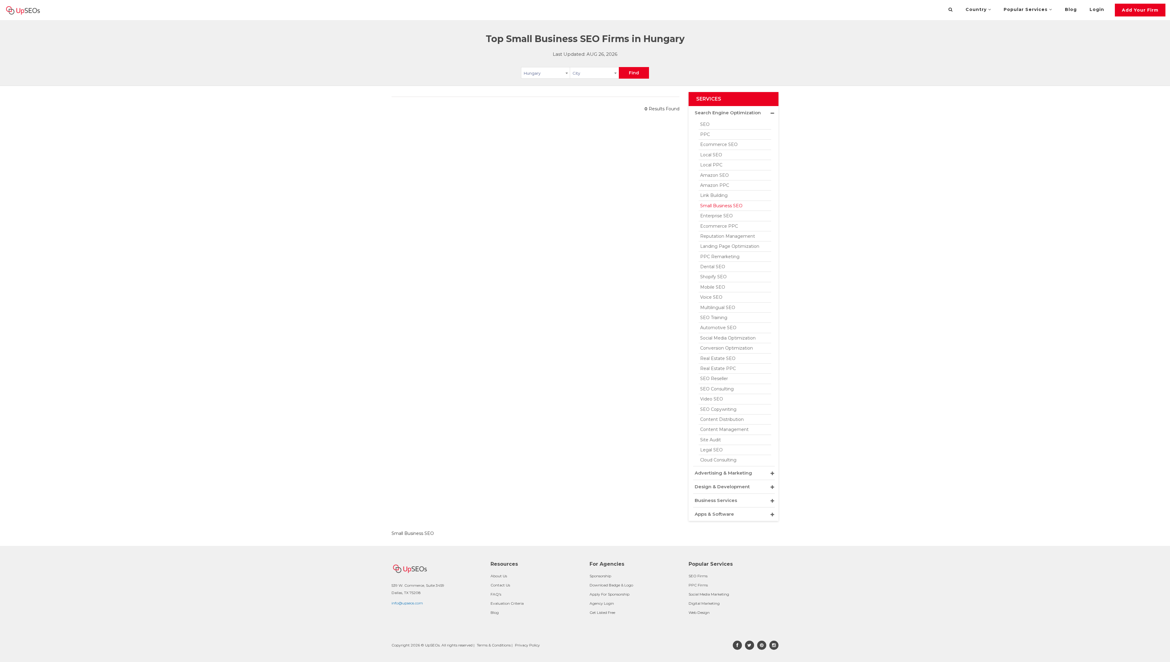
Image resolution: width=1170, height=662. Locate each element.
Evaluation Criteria (507, 603)
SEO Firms (698, 576)
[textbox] (594, 73)
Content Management (724, 429)
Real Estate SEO (718, 358)
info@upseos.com (407, 603)
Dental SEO (712, 266)
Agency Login (602, 603)
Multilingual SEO (717, 307)
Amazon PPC (714, 185)
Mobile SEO (712, 287)
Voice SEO (711, 297)
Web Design (699, 612)
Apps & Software (714, 514)
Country (977, 9)
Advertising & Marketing (723, 473)
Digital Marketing (704, 603)
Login (1097, 9)
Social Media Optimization (728, 338)
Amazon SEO (714, 175)
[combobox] (545, 74)
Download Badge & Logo (611, 585)
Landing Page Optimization (729, 246)
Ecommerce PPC (719, 226)
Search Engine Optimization (728, 113)
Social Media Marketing (709, 594)
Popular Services (1026, 9)
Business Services (716, 500)
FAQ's (496, 594)
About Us (499, 576)
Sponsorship (600, 576)
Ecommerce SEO (719, 144)
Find (634, 73)
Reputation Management (727, 236)
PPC (705, 134)
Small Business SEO (721, 205)
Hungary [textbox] (532, 73)
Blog (1071, 9)
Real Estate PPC (718, 368)
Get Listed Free (602, 612)
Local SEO (711, 155)
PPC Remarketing (719, 256)
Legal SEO (711, 450)
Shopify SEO (713, 276)
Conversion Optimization (726, 348)
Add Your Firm (1140, 10)
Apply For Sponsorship (609, 594)
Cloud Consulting (718, 460)
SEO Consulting (717, 389)
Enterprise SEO (716, 216)
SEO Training (713, 317)
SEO (705, 124)
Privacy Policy (527, 645)
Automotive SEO (718, 327)
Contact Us (500, 585)
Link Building (714, 195)
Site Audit (710, 440)
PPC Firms (698, 585)
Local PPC (711, 165)
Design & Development (722, 486)
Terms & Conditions (494, 645)
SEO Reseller (714, 378)
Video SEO (711, 399)
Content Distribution (722, 419)
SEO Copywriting (718, 409)
